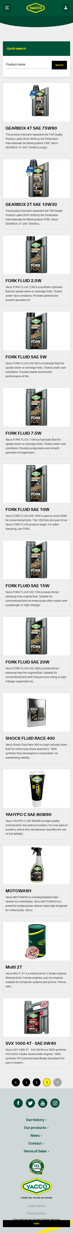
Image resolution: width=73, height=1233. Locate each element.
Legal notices (36, 1206)
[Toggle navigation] (7, 7)
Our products (35, 1128)
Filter (36, 1223)
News (35, 1136)
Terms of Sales (35, 1151)
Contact (35, 1143)
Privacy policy (36, 1213)
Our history (35, 1120)
